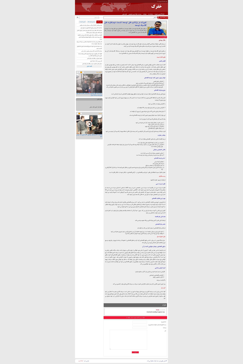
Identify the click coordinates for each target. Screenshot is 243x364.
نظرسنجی (124, 14)
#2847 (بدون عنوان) (159, 14)
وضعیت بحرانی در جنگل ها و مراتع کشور (94, 58)
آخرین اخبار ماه (82, 21)
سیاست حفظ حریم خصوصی (135, 14)
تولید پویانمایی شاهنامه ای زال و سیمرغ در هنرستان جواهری (91, 25)
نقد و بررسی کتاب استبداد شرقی (96, 61)
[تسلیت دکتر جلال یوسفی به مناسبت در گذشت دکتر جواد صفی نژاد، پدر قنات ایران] (89, 83)
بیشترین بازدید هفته (91, 21)
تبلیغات (144, 14)
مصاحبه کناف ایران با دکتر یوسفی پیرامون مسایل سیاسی (91, 51)
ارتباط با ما (150, 14)
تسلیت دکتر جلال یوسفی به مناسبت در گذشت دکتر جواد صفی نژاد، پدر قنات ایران (137, 17)
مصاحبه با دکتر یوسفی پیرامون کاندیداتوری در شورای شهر (91, 27)
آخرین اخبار (99, 21)
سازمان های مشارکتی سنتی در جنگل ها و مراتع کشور (92, 63)
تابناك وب (80, 361)
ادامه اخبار (89, 66)
